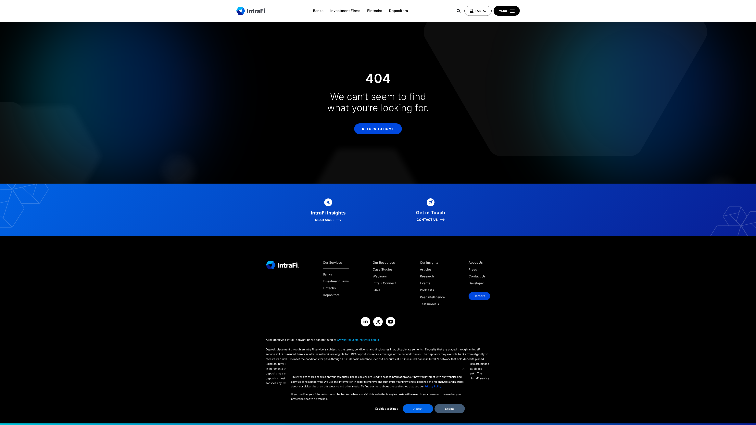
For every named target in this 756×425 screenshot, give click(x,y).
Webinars (380, 276)
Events (425, 283)
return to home (378, 129)
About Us (476, 262)
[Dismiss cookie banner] (463, 369)
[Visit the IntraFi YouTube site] (390, 321)
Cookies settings (386, 408)
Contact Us (477, 276)
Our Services (332, 262)
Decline (449, 408)
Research (427, 276)
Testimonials (429, 304)
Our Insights (429, 262)
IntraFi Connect (384, 283)
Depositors (398, 11)
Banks (318, 11)
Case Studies (383, 269)
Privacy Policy (432, 386)
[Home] (251, 11)
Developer (476, 283)
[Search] (458, 11)
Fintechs (374, 11)
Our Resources (384, 262)
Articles (426, 269)
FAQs (376, 290)
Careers (479, 296)
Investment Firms (345, 11)
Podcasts (427, 290)
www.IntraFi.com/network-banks (358, 339)
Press (473, 269)
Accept (417, 408)
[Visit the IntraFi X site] (378, 321)
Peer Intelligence (432, 297)
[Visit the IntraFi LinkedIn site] (365, 321)
